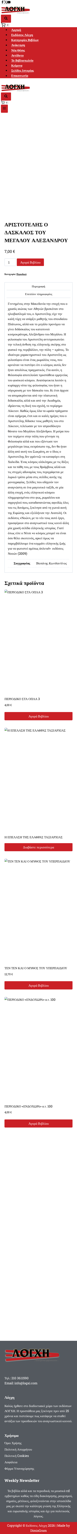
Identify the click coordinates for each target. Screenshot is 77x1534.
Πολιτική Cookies (16, 1456)
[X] (5, 2)
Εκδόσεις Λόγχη (22, 35)
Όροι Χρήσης (13, 1443)
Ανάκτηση (18, 45)
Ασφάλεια (10, 1462)
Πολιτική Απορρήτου (18, 1449)
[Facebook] (2, 2)
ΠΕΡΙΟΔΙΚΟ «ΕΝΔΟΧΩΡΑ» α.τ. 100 (28, 1106)
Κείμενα (16, 65)
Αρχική (16, 30)
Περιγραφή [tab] (38, 286)
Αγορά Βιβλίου (30, 262)
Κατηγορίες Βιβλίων (25, 40)
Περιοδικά (21, 274)
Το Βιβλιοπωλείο (22, 60)
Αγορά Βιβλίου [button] (38, 716)
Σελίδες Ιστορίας (22, 70)
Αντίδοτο (17, 55)
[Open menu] (4, 109)
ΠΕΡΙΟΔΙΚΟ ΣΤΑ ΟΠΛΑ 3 (22, 699)
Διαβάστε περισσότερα (38, 847)
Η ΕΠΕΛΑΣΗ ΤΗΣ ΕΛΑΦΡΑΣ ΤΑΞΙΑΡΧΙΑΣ (33, 837)
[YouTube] (8, 2)
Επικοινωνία (19, 76)
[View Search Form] (6, 19)
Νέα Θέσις (18, 50)
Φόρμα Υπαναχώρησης (19, 1468)
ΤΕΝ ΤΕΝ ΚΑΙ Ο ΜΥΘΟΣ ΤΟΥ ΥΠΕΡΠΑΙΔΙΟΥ (35, 968)
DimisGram (38, 1530)
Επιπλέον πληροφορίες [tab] (38, 294)
